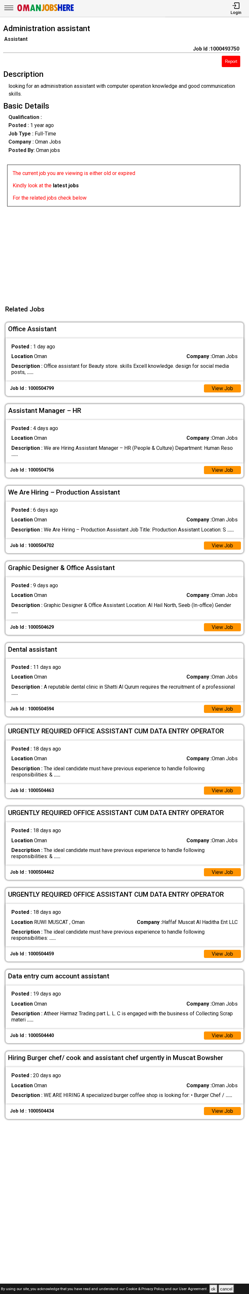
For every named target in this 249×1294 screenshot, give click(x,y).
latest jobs (66, 185)
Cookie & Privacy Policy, (145, 1289)
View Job (222, 388)
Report (231, 61)
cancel (226, 1289)
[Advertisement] (126, 251)
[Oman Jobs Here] (46, 11)
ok (213, 1289)
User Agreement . (193, 1289)
